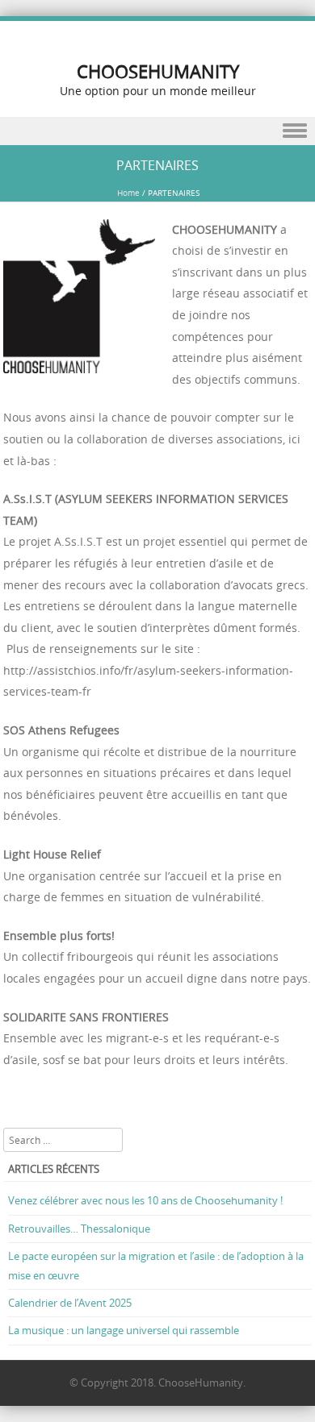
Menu (157, 131)
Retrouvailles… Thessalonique (79, 1228)
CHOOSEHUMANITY (158, 71)
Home (128, 193)
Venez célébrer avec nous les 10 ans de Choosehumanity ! (145, 1200)
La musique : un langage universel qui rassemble (123, 1330)
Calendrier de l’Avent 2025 (70, 1302)
